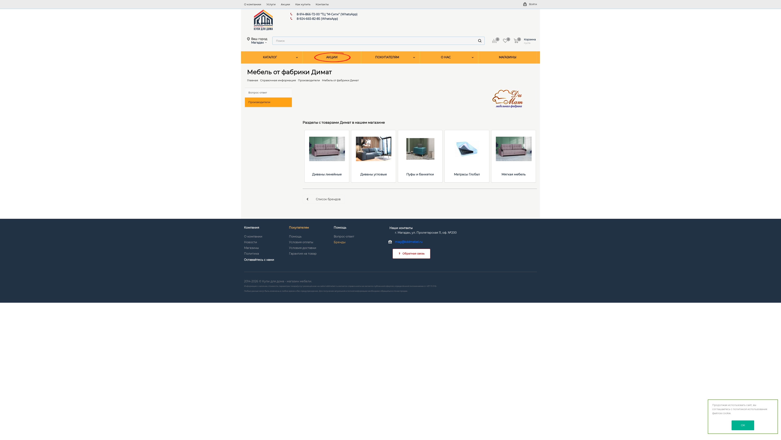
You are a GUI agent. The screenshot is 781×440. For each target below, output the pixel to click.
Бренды (340, 242)
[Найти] (480, 41)
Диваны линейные (327, 174)
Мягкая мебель (514, 174)
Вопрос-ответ (344, 236)
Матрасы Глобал (467, 174)
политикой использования (750, 409)
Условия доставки (302, 248)
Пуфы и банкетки (420, 174)
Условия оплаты (301, 242)
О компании (253, 236)
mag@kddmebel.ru (408, 242)
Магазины (251, 248)
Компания (251, 227)
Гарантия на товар (303, 253)
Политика (251, 253)
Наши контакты (401, 228)
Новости (250, 242)
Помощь (295, 236)
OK (743, 425)
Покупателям (299, 227)
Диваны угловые (373, 174)
